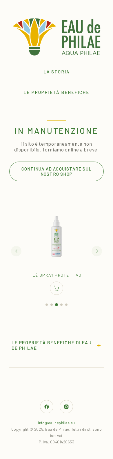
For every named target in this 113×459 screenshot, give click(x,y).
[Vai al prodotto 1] (46, 304)
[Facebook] (46, 406)
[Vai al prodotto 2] (51, 304)
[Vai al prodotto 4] (61, 304)
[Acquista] (56, 288)
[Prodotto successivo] (97, 251)
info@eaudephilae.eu (56, 423)
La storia (56, 71)
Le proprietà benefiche (56, 92)
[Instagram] (66, 406)
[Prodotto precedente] (16, 251)
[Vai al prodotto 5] (66, 304)
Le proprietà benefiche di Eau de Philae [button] (56, 345)
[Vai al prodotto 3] (56, 304)
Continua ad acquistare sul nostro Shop (56, 171)
